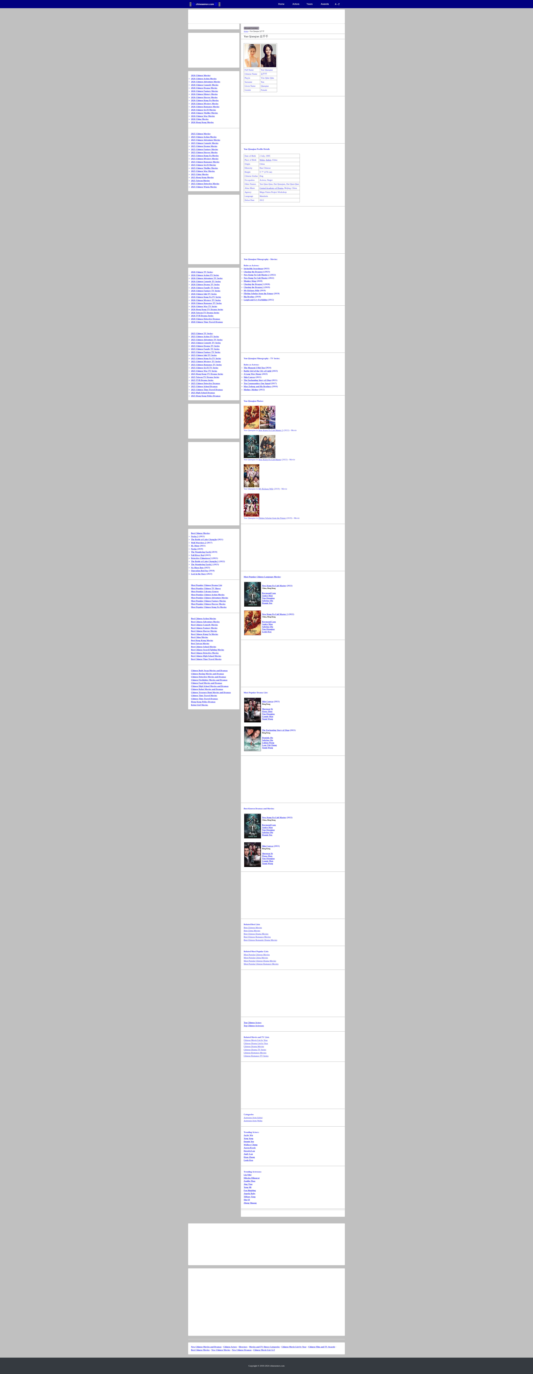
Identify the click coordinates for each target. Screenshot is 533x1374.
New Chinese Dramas (242, 1350)
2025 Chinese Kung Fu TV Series (206, 358)
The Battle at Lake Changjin (204, 539)
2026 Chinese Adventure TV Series (206, 278)
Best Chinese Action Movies (203, 618)
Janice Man (267, 596)
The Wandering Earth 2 (202, 564)
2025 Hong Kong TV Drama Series (207, 374)
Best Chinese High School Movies (206, 656)
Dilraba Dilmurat (252, 1178)
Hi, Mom (195, 546)
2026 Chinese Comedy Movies (204, 85)
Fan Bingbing (250, 1190)
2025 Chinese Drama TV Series (205, 346)
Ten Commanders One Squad (257, 383)
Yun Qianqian (268, 598)
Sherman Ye (267, 709)
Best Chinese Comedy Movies (204, 625)
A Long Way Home (252, 374)
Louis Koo (266, 632)
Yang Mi (247, 1187)
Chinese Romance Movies (255, 1053)
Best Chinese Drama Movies (256, 934)
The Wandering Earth (201, 552)
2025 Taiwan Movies (200, 181)
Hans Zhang (249, 1157)
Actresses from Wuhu (253, 1121)
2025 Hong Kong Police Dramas (205, 396)
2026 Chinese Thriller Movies (204, 113)
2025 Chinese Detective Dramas (205, 383)
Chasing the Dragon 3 (254, 284)
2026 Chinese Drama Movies (204, 88)
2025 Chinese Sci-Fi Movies (203, 165)
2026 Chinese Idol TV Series (204, 294)
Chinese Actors (230, 1347)
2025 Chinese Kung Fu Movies (205, 156)
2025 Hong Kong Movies (202, 177)
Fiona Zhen (267, 711)
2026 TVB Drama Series (202, 316)
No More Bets (197, 568)
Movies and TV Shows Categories (264, 1347)
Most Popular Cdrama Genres (205, 591)
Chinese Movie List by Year (256, 1040)
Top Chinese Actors (252, 1023)
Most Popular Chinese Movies (257, 955)
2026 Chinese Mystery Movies (204, 104)
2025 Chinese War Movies (203, 171)
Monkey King (250, 281)
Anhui (268, 160)
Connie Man (267, 716)
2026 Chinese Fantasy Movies (204, 91)
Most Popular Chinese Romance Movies (261, 964)
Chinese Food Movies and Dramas (206, 683)
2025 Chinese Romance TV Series (206, 365)
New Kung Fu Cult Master (256, 278)
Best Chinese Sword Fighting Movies (207, 650)
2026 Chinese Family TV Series (205, 288)
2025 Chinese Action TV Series (205, 336)
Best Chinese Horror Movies (204, 631)
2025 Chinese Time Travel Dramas (207, 390)
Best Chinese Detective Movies (205, 653)
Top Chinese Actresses (254, 1026)
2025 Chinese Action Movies (204, 137)
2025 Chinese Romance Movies (205, 162)
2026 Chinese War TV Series (204, 306)
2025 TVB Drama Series (202, 380)
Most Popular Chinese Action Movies (207, 595)
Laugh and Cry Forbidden (255, 300)
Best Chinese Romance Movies (257, 937)
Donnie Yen (267, 603)
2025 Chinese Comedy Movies (204, 143)
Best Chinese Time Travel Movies (206, 659)
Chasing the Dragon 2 (254, 287)
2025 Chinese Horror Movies (204, 152)
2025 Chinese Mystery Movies (204, 159)
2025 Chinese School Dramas (204, 386)
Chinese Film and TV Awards (321, 1347)
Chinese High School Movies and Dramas (209, 686)
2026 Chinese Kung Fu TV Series (206, 297)
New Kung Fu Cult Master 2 (256, 275)
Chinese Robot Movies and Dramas (207, 689)
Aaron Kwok (250, 1148)
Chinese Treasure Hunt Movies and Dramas (211, 692)
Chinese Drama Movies (254, 1046)
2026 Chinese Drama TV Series (205, 284)
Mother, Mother (251, 390)
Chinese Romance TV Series (256, 1056)
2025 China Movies (199, 174)
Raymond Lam (269, 593)
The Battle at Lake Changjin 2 (204, 561)
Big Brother (249, 297)
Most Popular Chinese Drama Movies (260, 961)
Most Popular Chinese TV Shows (206, 588)
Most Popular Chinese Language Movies (262, 577)
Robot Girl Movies (199, 705)
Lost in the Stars (198, 574)
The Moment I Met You (254, 368)
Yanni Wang (267, 719)
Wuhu (262, 160)
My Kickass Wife (251, 290)
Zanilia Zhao (249, 1181)
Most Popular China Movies (256, 958)
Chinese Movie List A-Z (264, 1350)
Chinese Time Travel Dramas (204, 699)
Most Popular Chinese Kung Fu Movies (209, 607)
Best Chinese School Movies (203, 647)
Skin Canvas (249, 377)
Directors (243, 1347)
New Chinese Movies (220, 1350)
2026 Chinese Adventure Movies (205, 82)
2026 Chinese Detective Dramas (205, 319)
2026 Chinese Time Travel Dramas (207, 322)
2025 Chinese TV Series (202, 333)
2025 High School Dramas (203, 393)
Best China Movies (252, 931)
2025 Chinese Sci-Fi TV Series (204, 368)
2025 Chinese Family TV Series (205, 349)
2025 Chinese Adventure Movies (205, 140)
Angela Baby (249, 1193)
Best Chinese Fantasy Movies (204, 628)
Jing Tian (248, 1184)
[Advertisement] (255, 16)
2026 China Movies (199, 119)
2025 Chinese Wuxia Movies (204, 187)
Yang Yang (248, 1138)
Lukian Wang (268, 743)
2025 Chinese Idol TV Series (204, 355)
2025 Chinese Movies (200, 134)
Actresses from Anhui (253, 1118)
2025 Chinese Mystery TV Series (206, 361)
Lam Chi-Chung (269, 745)
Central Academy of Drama (271, 188)
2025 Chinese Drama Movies (204, 146)
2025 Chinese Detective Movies (205, 184)
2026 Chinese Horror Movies (204, 97)
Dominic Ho (267, 738)
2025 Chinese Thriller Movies (204, 168)
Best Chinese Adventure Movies (205, 622)
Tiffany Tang (250, 1197)
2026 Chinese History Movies (204, 94)
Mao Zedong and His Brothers (257, 386)
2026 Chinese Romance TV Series (206, 303)
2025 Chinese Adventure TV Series (206, 340)
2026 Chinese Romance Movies (205, 107)
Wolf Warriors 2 (198, 543)
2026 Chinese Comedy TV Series (206, 281)
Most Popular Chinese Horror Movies (208, 604)
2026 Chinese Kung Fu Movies (205, 100)
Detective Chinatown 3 (201, 558)
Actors (246, 31)
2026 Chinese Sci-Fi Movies (203, 110)
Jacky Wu (248, 1135)
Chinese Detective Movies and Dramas (208, 677)
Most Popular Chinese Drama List (206, 585)
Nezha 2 (194, 536)
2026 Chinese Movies (200, 75)
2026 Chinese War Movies (203, 116)
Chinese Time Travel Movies (204, 695)
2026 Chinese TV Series (202, 272)
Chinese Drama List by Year (256, 1043)
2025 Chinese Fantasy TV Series (205, 352)
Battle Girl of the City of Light (257, 371)
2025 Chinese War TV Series (204, 371)
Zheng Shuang (250, 1203)
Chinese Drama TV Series (255, 1050)
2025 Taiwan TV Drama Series (205, 377)
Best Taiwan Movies (200, 643)
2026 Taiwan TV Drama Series (205, 313)
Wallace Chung (250, 1145)
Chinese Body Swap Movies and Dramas (209, 670)
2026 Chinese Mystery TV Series (206, 300)
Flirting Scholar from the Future (258, 293)
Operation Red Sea (199, 571)
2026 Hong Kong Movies (202, 122)
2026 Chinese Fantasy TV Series (205, 291)
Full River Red (197, 555)
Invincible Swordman (253, 268)
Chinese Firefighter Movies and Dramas (209, 680)
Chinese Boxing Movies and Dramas (207, 674)
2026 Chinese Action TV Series (205, 275)
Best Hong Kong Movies (202, 640)
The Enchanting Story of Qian (257, 380)
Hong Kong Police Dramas (203, 702)
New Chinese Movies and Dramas (206, 1347)
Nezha (194, 549)
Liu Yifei (247, 1175)
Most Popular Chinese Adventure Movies (209, 598)
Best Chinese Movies (253, 927)
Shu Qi (247, 1200)
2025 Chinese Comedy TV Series (206, 343)
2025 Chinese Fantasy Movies (204, 149)
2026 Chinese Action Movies (204, 79)
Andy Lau (248, 1154)
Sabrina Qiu (267, 601)
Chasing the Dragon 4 (254, 272)
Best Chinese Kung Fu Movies (204, 634)
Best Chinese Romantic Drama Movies (260, 940)
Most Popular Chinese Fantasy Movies (208, 601)
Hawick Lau (249, 1151)
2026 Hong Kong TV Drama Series (207, 309)
